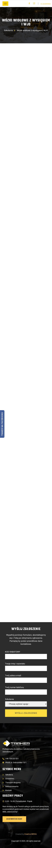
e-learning (46, 4)
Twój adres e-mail (13, 675)
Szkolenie (9, 699)
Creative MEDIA (30, 834)
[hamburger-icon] (5, 3)
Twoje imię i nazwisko (15, 663)
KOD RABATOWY (12, 651)
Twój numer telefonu (14, 687)
